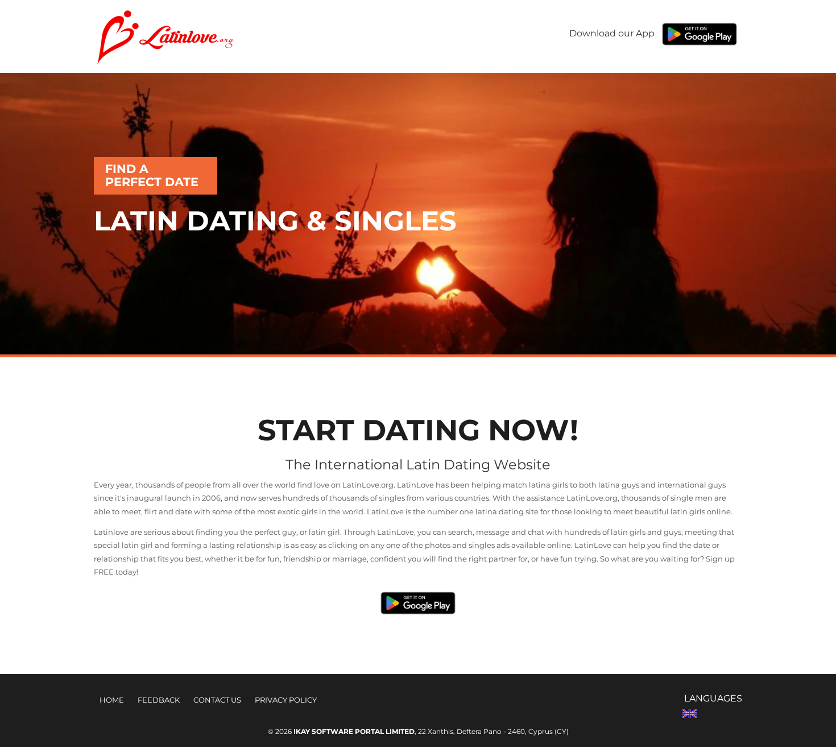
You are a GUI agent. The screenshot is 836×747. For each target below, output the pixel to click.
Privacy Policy (286, 699)
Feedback (159, 699)
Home (112, 699)
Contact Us (217, 699)
